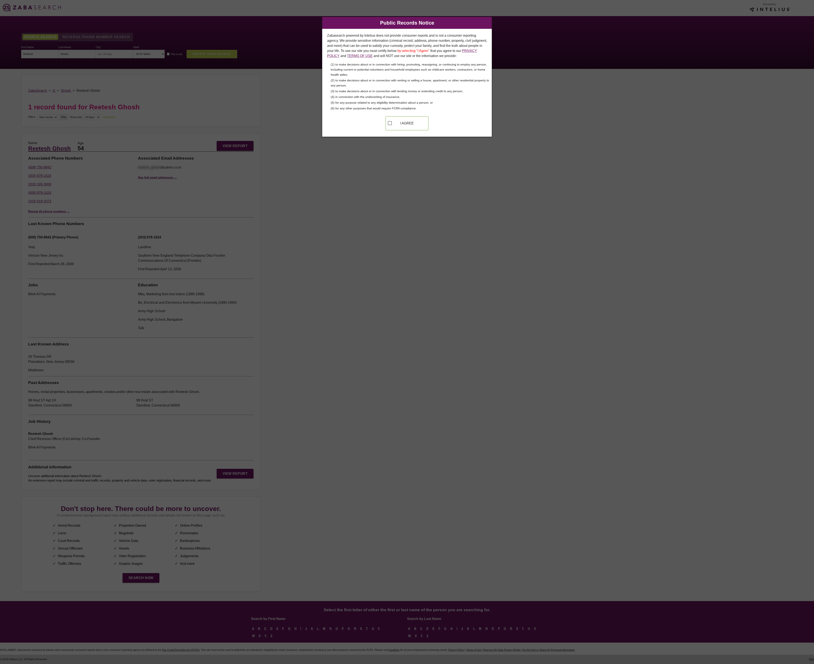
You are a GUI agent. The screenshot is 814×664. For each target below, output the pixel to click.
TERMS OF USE (360, 56)
